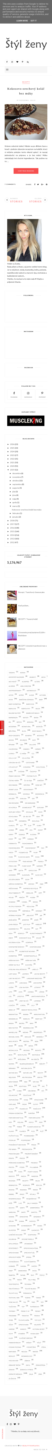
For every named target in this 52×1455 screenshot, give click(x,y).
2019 (12, 470)
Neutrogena (27, 1077)
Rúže (10, 1203)
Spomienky (28, 1244)
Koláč (38, 938)
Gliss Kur (39, 875)
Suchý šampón (30, 1262)
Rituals (33, 1194)
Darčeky (40, 781)
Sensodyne (24, 1217)
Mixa (36, 1041)
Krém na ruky (14, 960)
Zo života (12, 1379)
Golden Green (14, 879)
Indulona (30, 906)
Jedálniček (13, 920)
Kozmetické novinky (27, 951)
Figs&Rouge (23, 852)
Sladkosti (35, 1230)
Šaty (32, 1275)
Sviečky (34, 1266)
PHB (10, 1127)
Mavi (31, 1023)
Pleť (41, 1131)
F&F (20, 839)
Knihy (11, 938)
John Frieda (13, 924)
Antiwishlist (31, 691)
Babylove (12, 709)
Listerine (37, 1001)
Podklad (12, 1140)
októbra (15, 480)
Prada (33, 1145)
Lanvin (11, 983)
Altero (37, 682)
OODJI (26, 1100)
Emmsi (21, 830)
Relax (37, 1181)
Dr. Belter (27, 817)
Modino (26, 1050)
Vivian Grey (34, 1334)
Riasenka (23, 1190)
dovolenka (13, 817)
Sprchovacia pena (31, 1248)
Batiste (25, 718)
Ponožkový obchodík (17, 1145)
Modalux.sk (13, 1050)
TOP (23, 1307)
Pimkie (19, 1127)
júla (13, 491)
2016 (12, 528)
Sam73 (22, 1208)
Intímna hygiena (15, 915)
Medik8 (25, 1032)
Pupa (20, 1172)
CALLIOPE (32, 745)
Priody (22, 1158)
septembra (16, 484)
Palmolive (24, 1109)
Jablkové (30, 915)
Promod (34, 1163)
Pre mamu (12, 1149)
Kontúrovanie (35, 947)
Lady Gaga (13, 974)
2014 (12, 535)
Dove (40, 812)
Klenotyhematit (36, 933)
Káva (10, 933)
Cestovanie (30, 763)
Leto (10, 992)
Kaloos (27, 929)
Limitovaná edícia (38, 996)
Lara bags (23, 983)
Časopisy (33, 772)
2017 (12, 524)
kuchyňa (28, 965)
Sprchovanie (14, 1253)
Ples (33, 1131)
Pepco (31, 1122)
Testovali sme (14, 1298)
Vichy (11, 1334)
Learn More (22, 21)
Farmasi (30, 839)
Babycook (30, 704)
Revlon (39, 1185)
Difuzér (12, 799)
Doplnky (40, 808)
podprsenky (26, 1140)
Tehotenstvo (14, 1284)
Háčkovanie (13, 888)
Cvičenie (21, 772)
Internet (39, 911)
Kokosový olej (25, 938)
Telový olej (13, 1293)
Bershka (30, 722)
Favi (42, 848)
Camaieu (26, 749)
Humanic (12, 902)
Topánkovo (34, 1307)
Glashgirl (26, 875)
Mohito (38, 1050)
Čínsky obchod (14, 776)
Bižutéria (12, 731)
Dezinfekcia (39, 794)
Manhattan (13, 1014)
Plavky (11, 1131)
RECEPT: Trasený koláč (28, 619)
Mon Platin (22, 1055)
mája (14, 499)
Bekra (36, 718)
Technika (27, 1284)
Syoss (34, 1271)
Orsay (24, 1104)
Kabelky (39, 924)
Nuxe (35, 1086)
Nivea (11, 1086)
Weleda (24, 1352)
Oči (42, 1091)
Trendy (37, 1311)
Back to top (40, 1450)
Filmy (35, 852)
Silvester (12, 1230)
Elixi (29, 825)
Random (34, 1176)
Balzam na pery (15, 713)
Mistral (26, 1041)
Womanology (26, 1356)
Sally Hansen (32, 1203)
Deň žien (27, 785)
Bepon (19, 722)
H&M (41, 884)
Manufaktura (39, 1014)
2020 (12, 466)
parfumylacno (34, 1118)
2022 (12, 459)
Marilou (26, 1019)
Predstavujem (14, 1154)
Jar (41, 915)
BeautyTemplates (31, 1446)
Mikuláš (28, 1037)
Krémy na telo (14, 965)
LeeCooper (37, 983)
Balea (38, 709)
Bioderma (12, 727)
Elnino (11, 830)
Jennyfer (25, 920)
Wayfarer (12, 1352)
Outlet (11, 1109)
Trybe (11, 1320)
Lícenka (31, 992)
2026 (12, 444)
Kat (36, 929)
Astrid (21, 695)
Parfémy (31, 1113)
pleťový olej (14, 1136)
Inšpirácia (26, 911)
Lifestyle (20, 996)
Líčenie (41, 992)
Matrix (21, 1023)
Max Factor (13, 1028)
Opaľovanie (38, 1100)
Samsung (12, 1212)
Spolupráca (13, 1244)
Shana (21, 1221)
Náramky (12, 1068)
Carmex (38, 749)
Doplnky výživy (15, 812)
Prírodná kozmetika (17, 1163)
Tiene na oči (13, 1302)
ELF (21, 825)
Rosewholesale (15, 1199)
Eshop (40, 830)
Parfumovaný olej (16, 1118)
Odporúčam (13, 1100)
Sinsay (23, 1230)
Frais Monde (27, 861)
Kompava (29, 942)
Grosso (31, 884)
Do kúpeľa (13, 808)
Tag (10, 1280)
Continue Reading (26, 171)
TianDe (38, 1298)
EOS (31, 830)
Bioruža (39, 727)
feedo (11, 852)
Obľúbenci (32, 1091)
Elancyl (12, 825)
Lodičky (12, 1005)
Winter (35, 1352)
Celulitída (26, 758)
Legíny (11, 987)
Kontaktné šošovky (16, 947)
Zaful (28, 1365)
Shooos (32, 1221)
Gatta (21, 870)
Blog (24, 731)
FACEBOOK (14, 397)
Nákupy (42, 1064)
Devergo (26, 794)
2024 (12, 451)
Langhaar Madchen (34, 978)
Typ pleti (38, 1320)
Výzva (43, 1347)
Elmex (39, 825)
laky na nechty (14, 978)
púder (22, 1167)
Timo (33, 1302)
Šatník (22, 1275)
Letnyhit (37, 987)
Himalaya (29, 893)
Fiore (11, 857)
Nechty (40, 1073)
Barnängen (13, 718)
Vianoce (23, 1329)
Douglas (29, 812)
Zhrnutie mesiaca (15, 1374)
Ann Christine (25, 686)
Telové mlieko (30, 1289)
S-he (20, 1203)
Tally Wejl (32, 1280)
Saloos (11, 1208)
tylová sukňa (23, 1320)
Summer (12, 1266)
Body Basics (36, 731)
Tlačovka (12, 1307)
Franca (40, 861)
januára (15, 517)
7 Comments (10, 184)
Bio (40, 722)
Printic (11, 1158)
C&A (21, 745)
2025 (12, 448)
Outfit (35, 1104)
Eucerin (33, 834)
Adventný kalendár (16, 677)
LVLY (33, 1005)
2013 (12, 539)
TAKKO (19, 1280)
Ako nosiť (12, 682)
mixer (11, 1046)
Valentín (37, 1325)
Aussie (31, 695)
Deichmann (13, 785)
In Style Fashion (15, 906)
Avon (11, 700)
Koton (11, 951)
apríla (14, 502)
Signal (39, 1226)
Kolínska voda (14, 942)
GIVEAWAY (12, 875)
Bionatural (26, 727)
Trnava (37, 1316)
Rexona (11, 1190)
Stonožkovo (14, 1262)
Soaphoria (32, 1235)
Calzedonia (13, 749)
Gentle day (33, 870)
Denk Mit (38, 785)
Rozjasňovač (31, 1199)
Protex (11, 1167)
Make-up (12, 1010)
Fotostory (13, 861)
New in (39, 1077)
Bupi (34, 740)
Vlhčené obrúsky (26, 1338)
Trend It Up (25, 1311)
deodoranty (28, 790)
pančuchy (37, 1109)
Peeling (20, 1122)
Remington (13, 1185)
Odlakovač (13, 1095)
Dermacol (13, 794)
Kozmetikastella (30, 956)
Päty (10, 1122)
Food (37, 857)
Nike (25, 1082)
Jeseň (36, 920)
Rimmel (11, 1194)
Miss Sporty (13, 1041)
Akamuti (32, 677)
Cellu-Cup (13, 758)
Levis (20, 992)
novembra (16, 477)
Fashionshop (30, 848)
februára (15, 513)
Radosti (12, 1176)
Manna (25, 1014)
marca (14, 506)
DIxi (33, 799)
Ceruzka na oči (14, 763)
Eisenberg (23, 821)
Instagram (13, 911)
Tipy (42, 1302)
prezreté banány (31, 1154)
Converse (27, 767)
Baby (41, 700)
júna (14, 495)
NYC (43, 1086)
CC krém (23, 754)
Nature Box (13, 1073)
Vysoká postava (15, 1347)
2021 (12, 462)
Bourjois (23, 740)
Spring (28, 1257)
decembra (16, 473)
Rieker (35, 1190)
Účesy (11, 1325)
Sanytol (34, 1212)
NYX (10, 1091)
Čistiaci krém (14, 781)
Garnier (40, 866)
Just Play (26, 924)
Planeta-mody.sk (34, 1127)
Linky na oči (23, 1001)
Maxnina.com (28, 1028)
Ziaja (31, 1374)
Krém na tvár (30, 960)
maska (11, 1023)
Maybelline (13, 1032)
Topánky (12, 1311)
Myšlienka (22, 1059)
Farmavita (13, 843)
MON (10, 1055)
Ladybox (25, 974)
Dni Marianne (30, 803)
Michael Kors (14, 1037)
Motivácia (36, 1055)
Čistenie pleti (32, 776)
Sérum (11, 1221)
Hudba (32, 897)
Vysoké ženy (31, 1347)
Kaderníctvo (14, 929)
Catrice (11, 754)
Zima (40, 1374)
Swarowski (22, 1271)
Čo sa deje (28, 781)
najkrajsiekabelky (27, 1064)
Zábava (27, 1361)
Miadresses (38, 1032)
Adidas (22, 673)
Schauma (12, 1226)
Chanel (24, 902)
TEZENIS (27, 1298)
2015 (12, 531)
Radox (23, 1176)
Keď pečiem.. (23, 605)
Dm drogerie (14, 803)
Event (11, 839)
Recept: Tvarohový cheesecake (31, 592)
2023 (12, 455)
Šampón (12, 1275)
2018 (12, 520)
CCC (33, 754)
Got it (34, 21)
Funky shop (26, 866)
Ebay (38, 817)
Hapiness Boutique (30, 888)
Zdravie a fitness (26, 1370)
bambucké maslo (32, 713)
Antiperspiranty (15, 691)
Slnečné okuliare (15, 1235)
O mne (19, 1091)
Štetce (42, 1275)
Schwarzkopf (26, 1226)
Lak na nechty (39, 974)
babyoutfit (25, 709)
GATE (10, 870)
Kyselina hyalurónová (18, 969)
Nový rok (23, 1086)
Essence (22, 834)
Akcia (43, 677)
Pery (41, 1122)
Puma (11, 1172)
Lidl (10, 996)
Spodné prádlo (28, 1239)
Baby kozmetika (15, 704)
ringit (22, 1194)
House (11, 897)
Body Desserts (14, 736)
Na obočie (35, 1059)
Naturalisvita (26, 1068)
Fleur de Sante (24, 857)
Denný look (13, 790)
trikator (25, 1316)
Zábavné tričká (14, 1365)
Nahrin (11, 1064)
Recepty (26, 82)
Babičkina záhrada (26, 700)
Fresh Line (13, 866)
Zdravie (12, 1370)
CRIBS (11, 772)
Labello (35, 969)
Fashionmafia (27, 843)
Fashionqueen (14, 848)
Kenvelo (21, 933)
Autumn (42, 695)
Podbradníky (29, 1136)
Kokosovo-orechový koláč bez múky (26, 510)
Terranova (27, 1293)
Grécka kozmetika (16, 884)
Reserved (26, 1185)
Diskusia (23, 799)
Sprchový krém (15, 1257)
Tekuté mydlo (14, 1289)
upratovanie (24, 1325)
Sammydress (35, 1208)
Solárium (12, 1239)
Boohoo (40, 736)
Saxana (11, 1217)
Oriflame (12, 1104)
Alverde (12, 686)
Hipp (40, 893)
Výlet (39, 1343)
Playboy (22, 1131)
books (11, 740)
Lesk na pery (24, 987)
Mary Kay (38, 1019)
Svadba (23, 1266)
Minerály (39, 1037)
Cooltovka (40, 767)
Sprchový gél (29, 1253)
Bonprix (28, 736)
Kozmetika (13, 956)
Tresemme (12, 1316)
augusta (15, 488)
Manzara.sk (13, 1019)
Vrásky (28, 1343)
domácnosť (27, 808)
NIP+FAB (36, 1082)
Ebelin (11, 821)
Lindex (11, 1001)
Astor (11, 695)
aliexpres (25, 682)
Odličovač (27, 1095)
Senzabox (37, 1217)
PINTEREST (42, 397)
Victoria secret (39, 1329)
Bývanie (12, 745)
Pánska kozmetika (16, 1113)
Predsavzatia (27, 1149)
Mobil (20, 1046)
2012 (12, 542)
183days (12, 673)
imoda (35, 902)
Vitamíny (21, 1334)
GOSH (27, 879)
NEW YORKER (13, 1082)
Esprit (11, 834)
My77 (10, 1059)
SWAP (11, 1271)
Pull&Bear (34, 1167)
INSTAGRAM (28, 397)
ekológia (35, 821)
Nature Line (27, 1073)
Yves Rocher (13, 1361)
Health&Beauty (15, 893)
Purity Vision (33, 1172)
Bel (10, 722)
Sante (23, 1212)
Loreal (23, 1005)
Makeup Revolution (29, 1010)
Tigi (24, 1302)
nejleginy (12, 1077)
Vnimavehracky (15, 1343)
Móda (31, 1046)
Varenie (12, 1329)
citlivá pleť (13, 767)
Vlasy (11, 1338)
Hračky (22, 897)
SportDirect (13, 1248)
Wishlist (12, 1356)
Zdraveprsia (40, 1365)
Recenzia (12, 1181)
